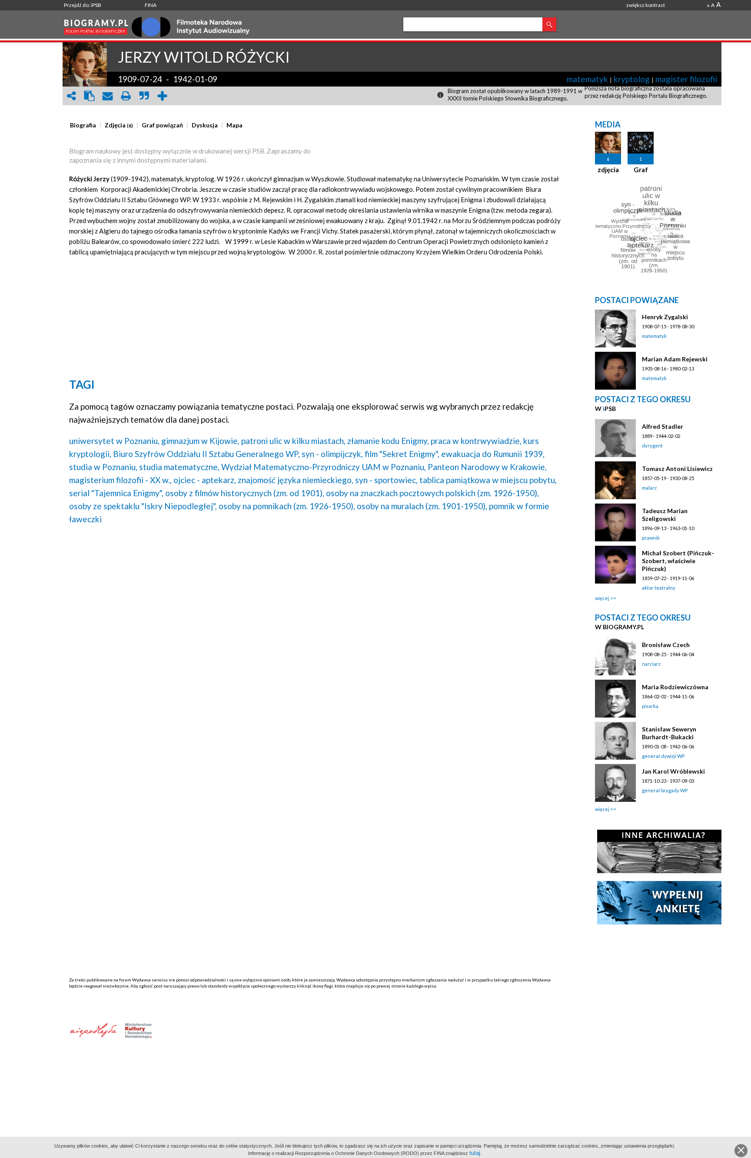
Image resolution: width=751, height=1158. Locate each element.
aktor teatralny (658, 588)
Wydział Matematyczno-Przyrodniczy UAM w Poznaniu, (323, 467)
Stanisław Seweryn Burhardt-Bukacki (669, 733)
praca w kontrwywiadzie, (476, 441)
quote (144, 95)
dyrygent (652, 445)
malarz (649, 488)
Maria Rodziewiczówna (675, 687)
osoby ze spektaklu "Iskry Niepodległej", (143, 506)
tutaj (474, 1153)
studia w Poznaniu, (103, 467)
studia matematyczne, (179, 467)
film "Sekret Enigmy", (402, 454)
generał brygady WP (665, 790)
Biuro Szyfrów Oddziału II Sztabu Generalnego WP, (206, 454)
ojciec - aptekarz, (204, 480)
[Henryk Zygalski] (615, 328)
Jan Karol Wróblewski (673, 771)
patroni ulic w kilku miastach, (293, 441)
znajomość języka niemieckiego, (295, 480)
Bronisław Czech (666, 644)
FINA (150, 5)
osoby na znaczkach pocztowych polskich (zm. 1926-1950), (432, 493)
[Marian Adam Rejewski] (615, 371)
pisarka (650, 706)
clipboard (89, 95)
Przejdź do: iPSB (82, 5)
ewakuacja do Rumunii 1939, (493, 454)
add (162, 95)
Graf (641, 170)
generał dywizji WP (663, 756)
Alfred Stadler (662, 426)
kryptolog (632, 79)
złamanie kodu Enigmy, (388, 441)
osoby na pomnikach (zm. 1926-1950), (287, 506)
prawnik (651, 538)
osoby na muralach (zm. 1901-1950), (422, 506)
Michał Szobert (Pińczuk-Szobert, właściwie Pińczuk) (678, 560)
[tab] (85, 125)
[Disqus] (315, 642)
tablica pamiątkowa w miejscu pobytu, (488, 480)
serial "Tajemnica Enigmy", (116, 493)
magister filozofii (686, 79)
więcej (602, 598)
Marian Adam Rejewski (675, 359)
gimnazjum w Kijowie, (200, 441)
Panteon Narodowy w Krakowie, (487, 467)
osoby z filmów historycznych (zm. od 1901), (244, 493)
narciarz (651, 664)
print (126, 95)
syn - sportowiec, (386, 480)
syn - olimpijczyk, (332, 454)
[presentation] (83, 125)
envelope (107, 95)
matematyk (587, 79)
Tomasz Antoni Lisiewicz (677, 468)
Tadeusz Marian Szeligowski (665, 514)
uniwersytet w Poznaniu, (114, 441)
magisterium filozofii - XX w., (120, 480)
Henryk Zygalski (665, 316)
